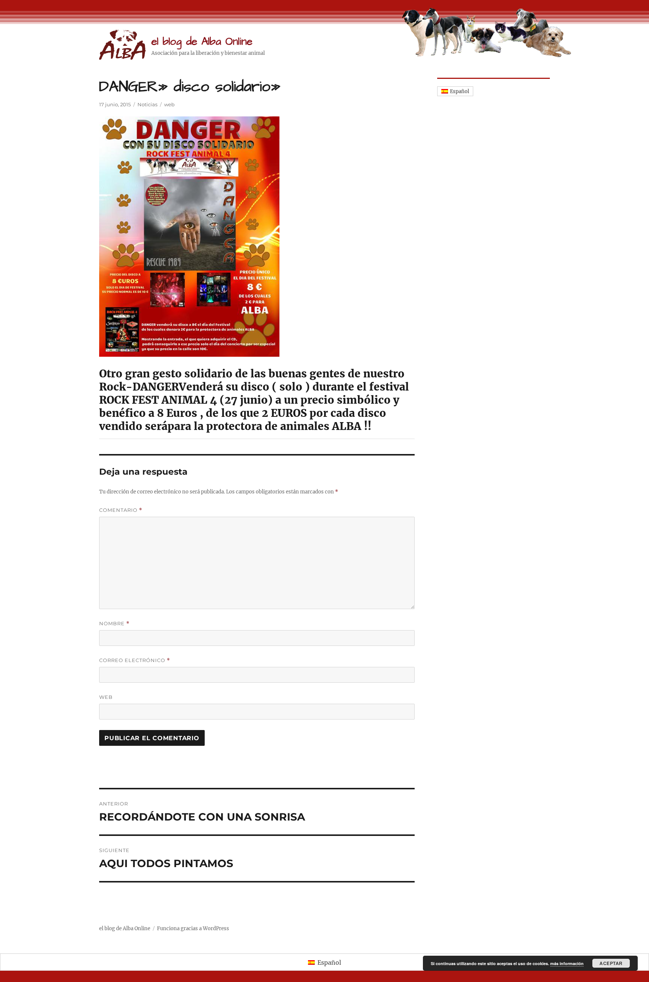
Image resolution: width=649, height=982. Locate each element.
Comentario (120, 510)
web (169, 104)
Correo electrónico (134, 660)
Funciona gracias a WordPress (193, 928)
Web (106, 697)
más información (567, 963)
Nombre (114, 623)
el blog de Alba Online (201, 41)
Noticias (147, 104)
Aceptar (611, 963)
